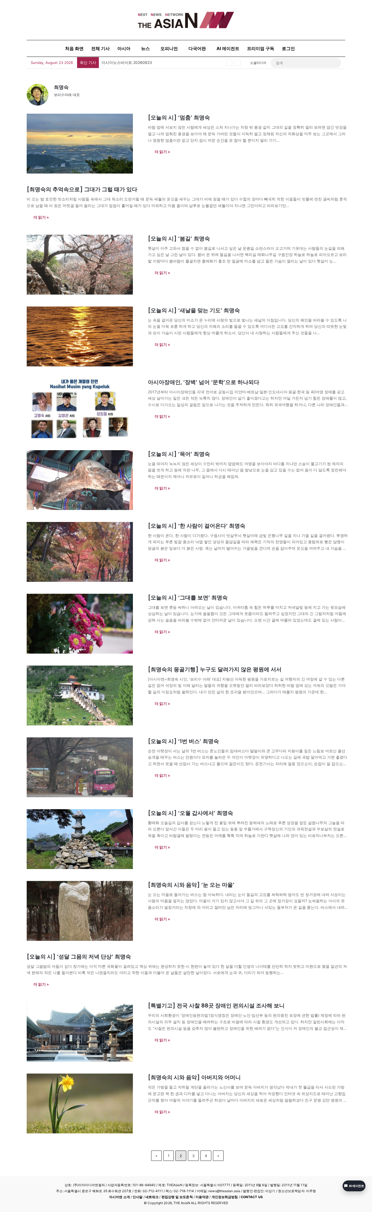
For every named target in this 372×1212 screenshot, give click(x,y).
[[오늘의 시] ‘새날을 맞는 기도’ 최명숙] (84, 336)
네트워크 (151, 1197)
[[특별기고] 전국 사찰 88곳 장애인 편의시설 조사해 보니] (84, 1032)
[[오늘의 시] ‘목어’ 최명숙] (84, 480)
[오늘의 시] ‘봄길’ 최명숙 (179, 238)
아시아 (123, 48)
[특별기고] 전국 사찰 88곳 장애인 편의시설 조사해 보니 (216, 1005)
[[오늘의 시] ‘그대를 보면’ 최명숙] (84, 624)
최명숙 (61, 87)
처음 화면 (74, 48)
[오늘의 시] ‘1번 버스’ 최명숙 (183, 741)
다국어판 (197, 48)
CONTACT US (252, 1197)
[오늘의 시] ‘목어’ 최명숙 (179, 454)
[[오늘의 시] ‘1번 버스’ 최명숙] (84, 767)
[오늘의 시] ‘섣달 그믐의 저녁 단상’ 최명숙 (79, 956)
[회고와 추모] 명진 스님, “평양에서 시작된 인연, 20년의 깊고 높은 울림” (163, 62)
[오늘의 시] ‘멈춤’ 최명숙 (179, 117)
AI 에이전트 (228, 48)
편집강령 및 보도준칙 (177, 1197)
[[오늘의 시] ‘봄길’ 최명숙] (84, 265)
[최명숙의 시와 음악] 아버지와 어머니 (194, 1077)
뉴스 (145, 48)
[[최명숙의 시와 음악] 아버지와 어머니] (84, 1103)
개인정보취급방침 (225, 1197)
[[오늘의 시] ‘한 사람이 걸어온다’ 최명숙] (84, 552)
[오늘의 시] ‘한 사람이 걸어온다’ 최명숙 (196, 526)
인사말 (137, 1197)
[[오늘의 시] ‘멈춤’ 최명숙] (84, 144)
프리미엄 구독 (260, 48)
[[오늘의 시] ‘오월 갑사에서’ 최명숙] (84, 839)
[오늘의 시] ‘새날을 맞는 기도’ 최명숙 (194, 310)
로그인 (288, 48)
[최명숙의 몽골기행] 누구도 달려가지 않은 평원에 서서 (215, 669)
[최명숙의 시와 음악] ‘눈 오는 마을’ (191, 885)
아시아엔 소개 (119, 1197)
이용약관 (202, 1197)
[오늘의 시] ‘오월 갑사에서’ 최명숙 (190, 813)
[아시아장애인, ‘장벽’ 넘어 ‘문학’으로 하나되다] (84, 408)
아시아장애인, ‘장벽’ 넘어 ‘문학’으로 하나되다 (203, 382)
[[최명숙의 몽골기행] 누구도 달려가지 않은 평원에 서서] (84, 695)
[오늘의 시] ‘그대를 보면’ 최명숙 (188, 597)
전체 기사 (100, 48)
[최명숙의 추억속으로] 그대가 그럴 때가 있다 (82, 189)
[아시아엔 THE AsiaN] (186, 20)
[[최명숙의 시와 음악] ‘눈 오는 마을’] (84, 911)
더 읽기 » (162, 151)
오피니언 (169, 48)
